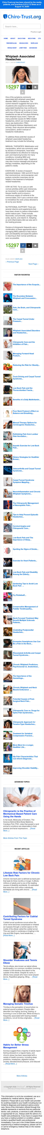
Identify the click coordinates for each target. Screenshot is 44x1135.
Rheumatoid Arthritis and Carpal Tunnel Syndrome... (27, 654)
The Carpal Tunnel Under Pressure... (23, 320)
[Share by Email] (35, 87)
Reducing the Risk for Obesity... (26, 365)
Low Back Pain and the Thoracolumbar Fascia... (23, 389)
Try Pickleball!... (19, 595)
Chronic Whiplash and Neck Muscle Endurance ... (25, 688)
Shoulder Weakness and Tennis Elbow (20, 961)
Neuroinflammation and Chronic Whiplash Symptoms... (26, 492)
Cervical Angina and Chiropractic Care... (21, 527)
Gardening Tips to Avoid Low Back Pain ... (25, 584)
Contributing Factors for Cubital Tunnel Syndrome (20, 918)
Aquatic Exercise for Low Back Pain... (26, 446)
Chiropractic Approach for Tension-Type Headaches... (24, 723)
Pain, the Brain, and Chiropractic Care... (27, 308)
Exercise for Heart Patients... (25, 560)
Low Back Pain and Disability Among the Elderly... (25, 573)
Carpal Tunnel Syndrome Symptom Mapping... (23, 481)
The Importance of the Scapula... (26, 284)
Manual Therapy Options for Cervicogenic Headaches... (25, 423)
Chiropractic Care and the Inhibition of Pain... (24, 343)
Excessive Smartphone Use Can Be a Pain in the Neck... (27, 642)
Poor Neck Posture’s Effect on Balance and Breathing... (26, 412)
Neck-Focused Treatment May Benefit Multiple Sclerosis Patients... (25, 620)
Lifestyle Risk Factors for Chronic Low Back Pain (21, 874)
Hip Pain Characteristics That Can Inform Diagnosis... (25, 757)
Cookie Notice (31, 1088)
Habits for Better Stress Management (16, 1046)
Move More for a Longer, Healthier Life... (23, 746)
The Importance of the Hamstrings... (22, 677)
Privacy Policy (20, 1088)
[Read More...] (8, 935)
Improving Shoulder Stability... (25, 768)
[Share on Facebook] (23, 87)
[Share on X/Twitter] (29, 87)
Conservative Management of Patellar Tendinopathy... (25, 607)
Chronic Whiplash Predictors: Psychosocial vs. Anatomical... (26, 665)
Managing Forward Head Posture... (23, 354)
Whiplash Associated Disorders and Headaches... (26, 331)
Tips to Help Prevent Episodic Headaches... (25, 515)
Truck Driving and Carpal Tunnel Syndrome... (27, 377)
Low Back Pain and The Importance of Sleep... (23, 538)
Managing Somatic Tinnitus (18, 1003)
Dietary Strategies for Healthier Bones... (26, 458)
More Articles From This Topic (15, 838)
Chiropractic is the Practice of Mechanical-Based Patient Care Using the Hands (20, 813)
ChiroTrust (22, 16)
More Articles (22, 1075)
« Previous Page (12, 261)
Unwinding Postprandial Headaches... (23, 631)
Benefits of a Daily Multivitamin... (27, 399)
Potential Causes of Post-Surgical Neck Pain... (24, 700)
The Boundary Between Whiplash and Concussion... (25, 297)
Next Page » (33, 264)
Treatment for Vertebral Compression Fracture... (23, 734)
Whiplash (18, 259)
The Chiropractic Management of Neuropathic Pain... (26, 504)
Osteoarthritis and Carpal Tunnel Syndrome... (27, 469)
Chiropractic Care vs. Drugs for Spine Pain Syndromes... (26, 711)
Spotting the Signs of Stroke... (25, 549)
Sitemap (11, 1088)
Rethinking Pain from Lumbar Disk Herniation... (25, 435)
